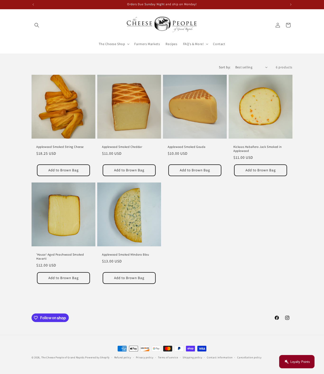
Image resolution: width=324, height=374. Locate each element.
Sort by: (224, 67)
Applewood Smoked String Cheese (60, 147)
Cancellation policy (249, 357)
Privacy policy (144, 357)
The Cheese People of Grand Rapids (63, 357)
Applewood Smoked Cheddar (122, 147)
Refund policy (122, 357)
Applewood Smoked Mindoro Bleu (125, 255)
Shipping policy (192, 357)
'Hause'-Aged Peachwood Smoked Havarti (60, 257)
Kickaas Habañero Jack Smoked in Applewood (257, 149)
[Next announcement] (291, 4)
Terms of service (168, 357)
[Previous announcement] (33, 4)
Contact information (219, 357)
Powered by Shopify (97, 357)
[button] (37, 25)
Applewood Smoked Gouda (186, 147)
